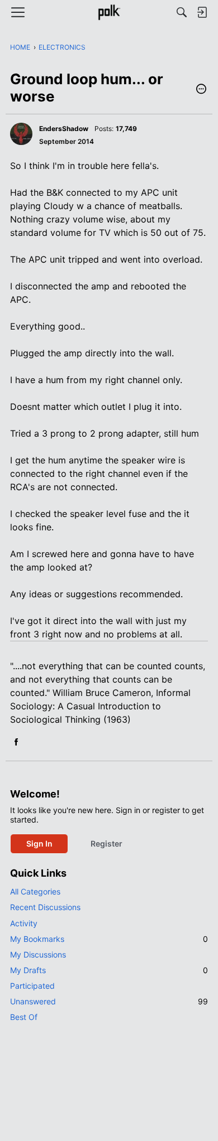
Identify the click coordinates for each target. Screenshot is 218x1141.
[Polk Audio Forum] (109, 12)
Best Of (23, 1017)
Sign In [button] (39, 843)
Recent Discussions (45, 907)
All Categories (35, 891)
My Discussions (38, 954)
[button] (201, 90)
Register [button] (106, 843)
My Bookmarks (109, 939)
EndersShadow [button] (63, 128)
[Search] (182, 12)
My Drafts (109, 970)
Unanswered (109, 1001)
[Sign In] (202, 12)
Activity (23, 923)
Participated (32, 985)
